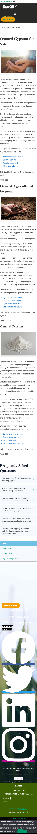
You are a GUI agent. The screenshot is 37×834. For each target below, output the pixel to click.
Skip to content (6, 2)
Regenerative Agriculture (10, 559)
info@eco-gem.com (18, 622)
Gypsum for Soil (7, 554)
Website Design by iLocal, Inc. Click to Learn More (18, 782)
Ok (20, 831)
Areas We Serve (29, 768)
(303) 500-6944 (18, 617)
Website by (18, 809)
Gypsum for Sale (7, 548)
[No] (25, 831)
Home (3, 27)
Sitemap (18, 770)
